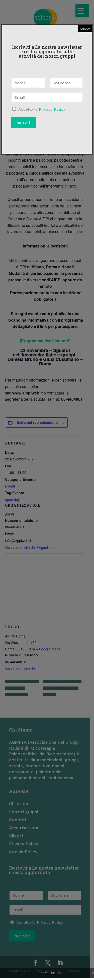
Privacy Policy (52, 109)
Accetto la (41, 109)
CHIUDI (85, 28)
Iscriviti (23, 122)
